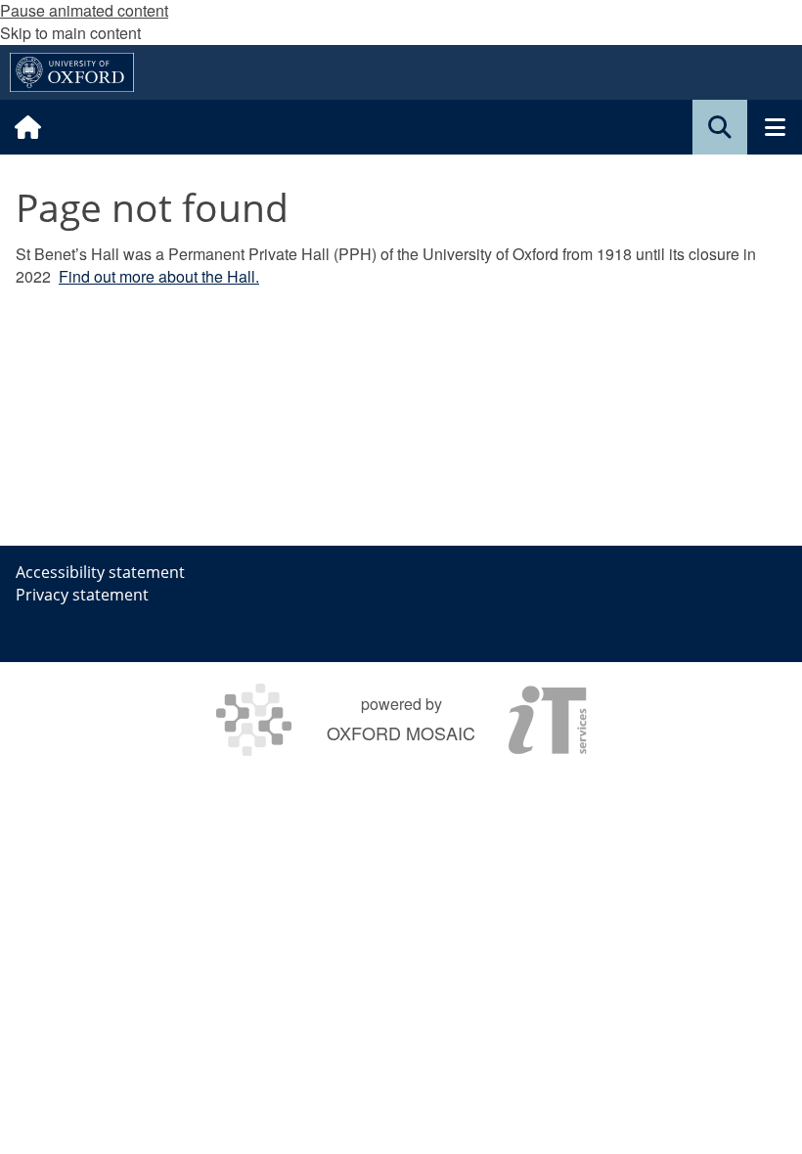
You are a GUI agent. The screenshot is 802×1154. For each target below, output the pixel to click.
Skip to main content (70, 33)
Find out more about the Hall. (159, 276)
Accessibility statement (100, 572)
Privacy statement (82, 594)
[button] (719, 127)
